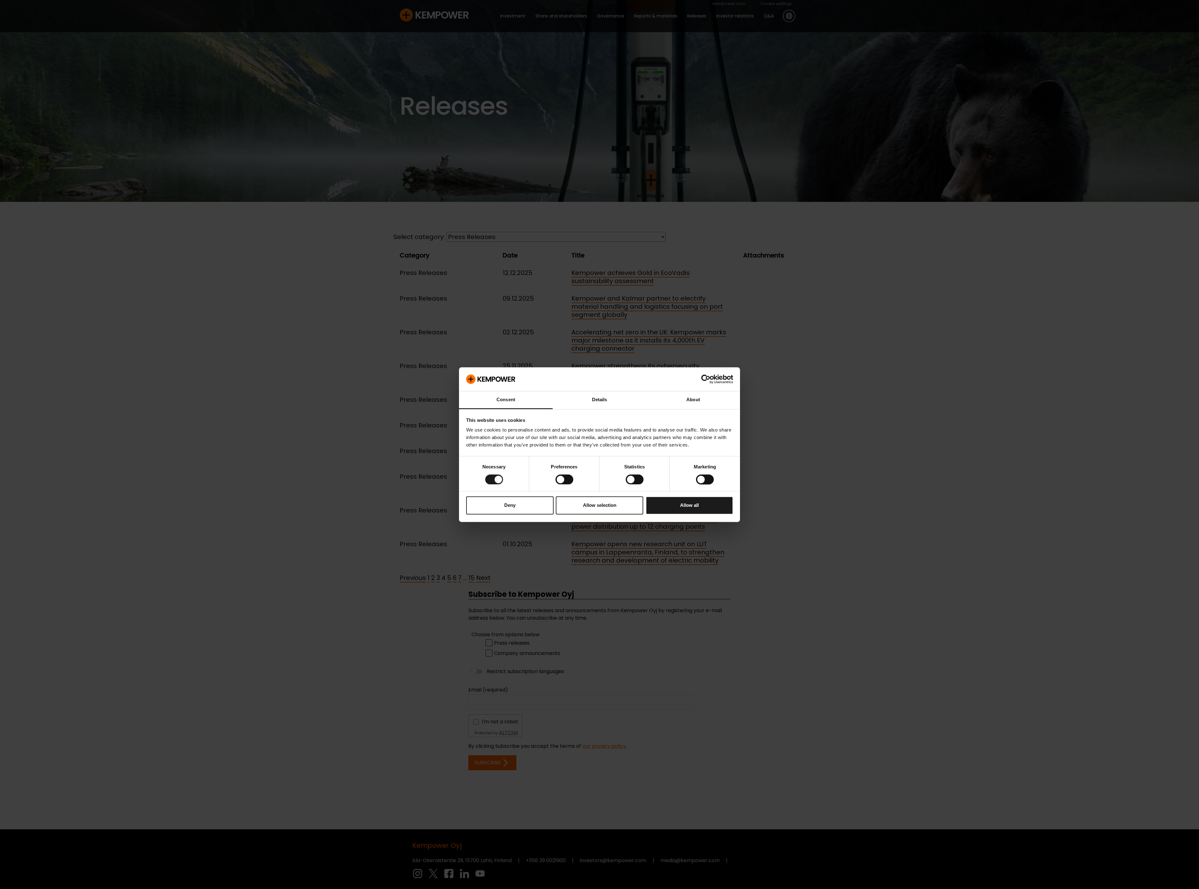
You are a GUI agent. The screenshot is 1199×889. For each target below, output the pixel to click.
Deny (510, 505)
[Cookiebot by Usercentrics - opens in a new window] (705, 379)
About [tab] (693, 399)
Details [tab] (599, 399)
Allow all (689, 505)
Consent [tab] (505, 399)
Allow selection (599, 505)
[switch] (564, 479)
